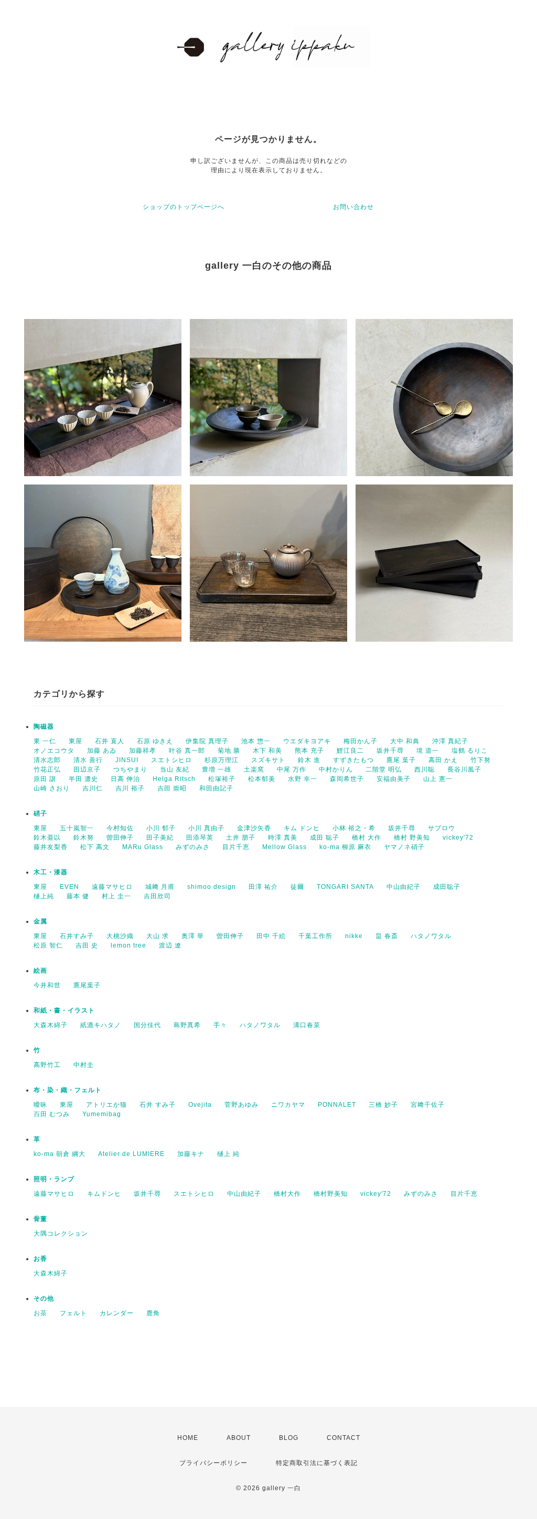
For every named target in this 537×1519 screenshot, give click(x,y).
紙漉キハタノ (100, 1025)
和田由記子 (216, 788)
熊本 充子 (309, 750)
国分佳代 (147, 1025)
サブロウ (441, 828)
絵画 (40, 970)
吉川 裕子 (130, 788)
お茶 (40, 1313)
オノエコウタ (54, 750)
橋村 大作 (366, 837)
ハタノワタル (431, 936)
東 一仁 (45, 741)
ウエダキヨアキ (307, 741)
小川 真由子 (206, 828)
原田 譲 (45, 779)
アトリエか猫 (106, 1104)
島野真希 (187, 1025)
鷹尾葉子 (87, 985)
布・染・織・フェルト (68, 1090)
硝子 (40, 813)
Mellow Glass (284, 847)
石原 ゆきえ (155, 741)
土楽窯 (254, 769)
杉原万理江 (222, 760)
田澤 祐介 (263, 886)
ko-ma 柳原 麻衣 (345, 847)
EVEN (69, 886)
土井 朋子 (240, 837)
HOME (187, 1437)
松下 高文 (95, 847)
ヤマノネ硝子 (404, 847)
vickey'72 (458, 837)
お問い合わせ (353, 207)
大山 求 (157, 936)
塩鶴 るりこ (470, 750)
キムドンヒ (104, 1193)
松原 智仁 (48, 945)
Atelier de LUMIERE (131, 1154)
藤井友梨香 (51, 847)
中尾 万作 (291, 769)
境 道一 (427, 750)
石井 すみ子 (157, 1104)
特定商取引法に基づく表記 (317, 1463)
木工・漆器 (51, 872)
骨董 (40, 1219)
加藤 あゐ (101, 750)
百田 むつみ (52, 1114)
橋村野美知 (331, 1193)
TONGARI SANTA (345, 886)
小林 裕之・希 (353, 828)
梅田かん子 (360, 741)
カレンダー (117, 1313)
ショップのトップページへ (183, 207)
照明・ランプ (54, 1179)
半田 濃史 (83, 779)
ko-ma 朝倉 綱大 (59, 1154)
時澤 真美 (282, 837)
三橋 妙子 (383, 1104)
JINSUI (126, 760)
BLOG (288, 1437)
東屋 (75, 741)
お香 (40, 1258)
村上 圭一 (116, 896)
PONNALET (337, 1104)
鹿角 (153, 1313)
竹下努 (480, 760)
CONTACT (343, 1437)
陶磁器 (44, 726)
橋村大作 (287, 1193)
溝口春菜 (306, 1025)
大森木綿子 (51, 1025)
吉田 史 (87, 945)
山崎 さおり (52, 788)
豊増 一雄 (216, 769)
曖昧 (40, 1104)
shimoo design (211, 886)
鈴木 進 (309, 760)
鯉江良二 (350, 750)
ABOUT (239, 1437)
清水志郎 (47, 760)
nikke (354, 936)
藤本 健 (78, 896)
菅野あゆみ (241, 1104)
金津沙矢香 (254, 828)
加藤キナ (191, 1154)
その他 (44, 1298)
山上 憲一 (438, 779)
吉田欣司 (157, 896)
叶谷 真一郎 (187, 750)
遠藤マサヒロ (112, 886)
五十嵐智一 (77, 828)
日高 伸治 (125, 779)
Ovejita (200, 1104)
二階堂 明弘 (384, 769)
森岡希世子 (347, 779)
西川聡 (424, 769)
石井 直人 (109, 741)
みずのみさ (193, 847)
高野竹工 (47, 1065)
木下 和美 (267, 750)
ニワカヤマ (288, 1104)
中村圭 (83, 1065)
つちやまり (130, 769)
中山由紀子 (403, 886)
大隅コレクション (61, 1233)
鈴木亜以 (47, 837)
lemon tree (128, 945)
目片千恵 (236, 847)
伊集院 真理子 (207, 741)
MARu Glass (142, 847)
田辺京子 (87, 769)
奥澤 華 (192, 936)
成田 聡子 (324, 837)
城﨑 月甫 (160, 886)
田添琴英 (199, 837)
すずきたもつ (353, 760)
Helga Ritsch (174, 779)
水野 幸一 (302, 779)
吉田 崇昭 (172, 788)
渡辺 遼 (170, 945)
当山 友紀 (174, 769)
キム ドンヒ (302, 828)
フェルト (73, 1313)
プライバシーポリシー (213, 1463)
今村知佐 (120, 828)
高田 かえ (443, 760)
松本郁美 (261, 779)
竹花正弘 (47, 769)
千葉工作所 (315, 936)
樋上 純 (228, 1154)
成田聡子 (446, 886)
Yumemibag (101, 1114)
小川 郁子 (161, 828)
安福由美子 (394, 779)
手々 (220, 1025)
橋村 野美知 (412, 837)
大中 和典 (405, 741)
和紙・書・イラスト (64, 1010)
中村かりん (336, 769)
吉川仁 (92, 788)
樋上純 (44, 896)
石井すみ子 (77, 936)
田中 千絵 (271, 936)
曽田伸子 (120, 837)
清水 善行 (88, 760)
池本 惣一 (256, 741)
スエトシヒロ (171, 760)
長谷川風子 (464, 769)
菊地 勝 (229, 750)
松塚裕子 (221, 779)
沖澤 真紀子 (450, 741)
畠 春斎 (386, 936)
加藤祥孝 (142, 750)
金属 (40, 921)
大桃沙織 (120, 936)
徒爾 (297, 886)
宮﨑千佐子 (428, 1104)
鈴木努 (83, 837)
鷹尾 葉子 (401, 760)
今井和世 (47, 985)
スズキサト (268, 760)
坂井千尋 (390, 750)
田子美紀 (160, 837)
